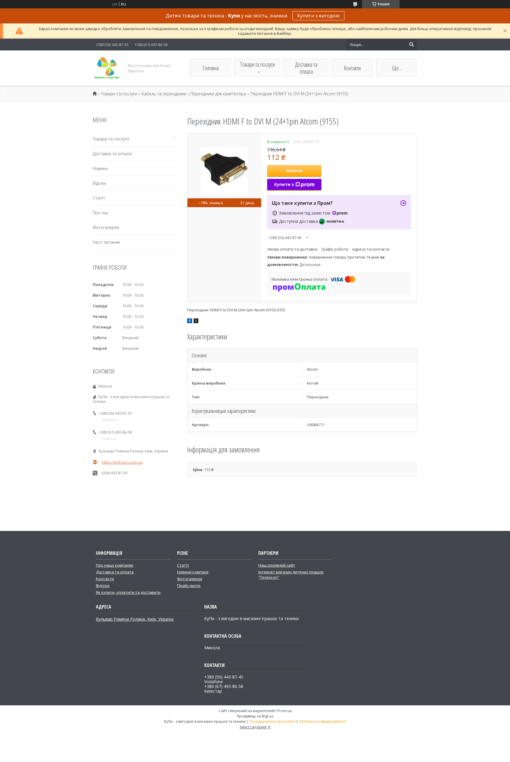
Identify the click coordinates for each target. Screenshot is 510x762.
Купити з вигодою (318, 15)
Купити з (284, 184)
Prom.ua (284, 710)
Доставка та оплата (306, 68)
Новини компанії (192, 572)
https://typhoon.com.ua (122, 462)
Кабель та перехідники (164, 93)
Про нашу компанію (114, 565)
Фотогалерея (106, 227)
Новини (100, 168)
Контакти (352, 68)
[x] (196, 321)
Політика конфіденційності (322, 721)
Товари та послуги (257, 64)
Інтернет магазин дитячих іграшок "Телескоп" (291, 574)
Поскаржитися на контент (272, 721)
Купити (294, 170)
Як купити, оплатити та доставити (128, 592)
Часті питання (106, 242)
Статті (99, 198)
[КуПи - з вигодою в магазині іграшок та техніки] (107, 68)
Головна (210, 68)
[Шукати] (411, 44)
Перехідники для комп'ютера (218, 93)
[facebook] (189, 321)
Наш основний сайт (276, 565)
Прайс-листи (188, 585)
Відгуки (99, 183)
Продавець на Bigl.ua (255, 716)
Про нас (101, 212)
